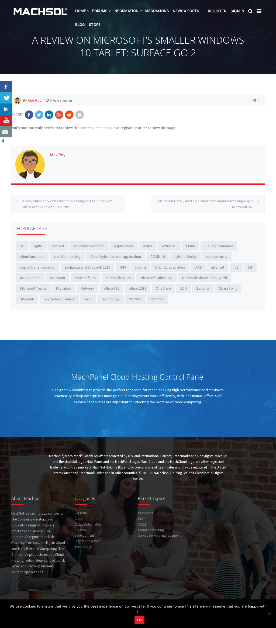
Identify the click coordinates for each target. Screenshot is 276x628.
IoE (236, 267)
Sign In (237, 11)
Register (217, 11)
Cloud (190, 246)
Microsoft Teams (33, 288)
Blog (80, 24)
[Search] (251, 11)
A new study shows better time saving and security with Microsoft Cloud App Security (67, 204)
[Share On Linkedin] (6, 109)
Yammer (157, 299)
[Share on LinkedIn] (49, 114)
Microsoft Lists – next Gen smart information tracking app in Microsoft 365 (206, 204)
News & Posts (186, 11)
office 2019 (137, 288)
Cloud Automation (219, 246)
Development (84, 535)
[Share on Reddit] (69, 114)
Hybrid (140, 267)
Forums (99, 11)
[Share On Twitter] (6, 97)
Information (126, 11)
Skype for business (59, 299)
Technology (110, 299)
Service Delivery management (159, 535)
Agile (38, 246)
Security (203, 288)
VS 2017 (135, 299)
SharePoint (228, 288)
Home (80, 11)
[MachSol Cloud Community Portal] (31, 11)
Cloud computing (151, 530)
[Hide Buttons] (2, 140)
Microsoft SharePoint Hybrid (204, 277)
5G (22, 246)
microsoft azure (118, 277)
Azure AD (169, 246)
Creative (81, 530)
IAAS (198, 267)
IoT (250, 267)
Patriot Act (145, 513)
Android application (89, 246)
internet (217, 267)
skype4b (27, 299)
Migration (63, 288)
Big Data (81, 513)
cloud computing (67, 256)
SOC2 (142, 524)
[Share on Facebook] (29, 114)
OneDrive (163, 288)
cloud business (32, 256)
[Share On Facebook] (6, 86)
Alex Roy (35, 100)
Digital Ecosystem (88, 541)
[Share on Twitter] (39, 114)
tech (88, 299)
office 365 (111, 288)
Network (87, 288)
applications (124, 246)
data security (216, 256)
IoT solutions (30, 277)
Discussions (157, 11)
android (57, 246)
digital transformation (37, 267)
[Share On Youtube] (6, 120)
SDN (183, 288)
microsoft (57, 277)
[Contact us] (6, 131)
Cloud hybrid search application (115, 256)
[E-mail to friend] (79, 114)
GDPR (142, 518)
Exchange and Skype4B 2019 (87, 267)
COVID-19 (157, 256)
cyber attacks (185, 256)
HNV (123, 267)
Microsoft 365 (85, 277)
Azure (148, 246)
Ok (139, 620)
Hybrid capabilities (170, 267)
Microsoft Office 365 (156, 277)
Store (95, 24)
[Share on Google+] (59, 114)
